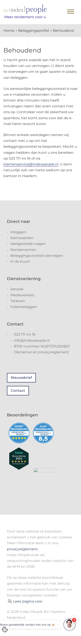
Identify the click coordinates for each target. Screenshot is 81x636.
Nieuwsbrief (21, 378)
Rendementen (23, 250)
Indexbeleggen (23, 307)
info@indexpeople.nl (32, 340)
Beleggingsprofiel (33, 31)
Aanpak (17, 289)
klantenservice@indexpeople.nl (30, 164)
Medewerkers (22, 295)
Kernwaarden (22, 238)
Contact (18, 391)
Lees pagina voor (27, 601)
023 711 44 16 (24, 334)
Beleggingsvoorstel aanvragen (36, 256)
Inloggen (18, 232)
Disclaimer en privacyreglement (41, 352)
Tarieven (17, 301)
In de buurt (20, 261)
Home (8, 31)
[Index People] (25, 9)
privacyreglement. (22, 549)
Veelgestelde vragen (28, 244)
